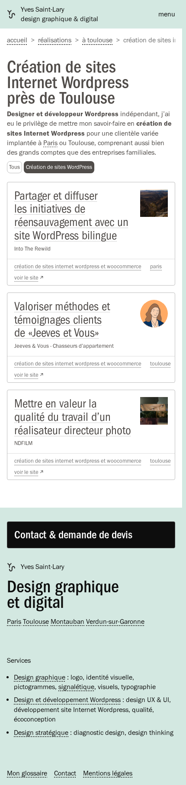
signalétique (76, 687)
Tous (14, 167)
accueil (17, 40)
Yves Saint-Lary (42, 567)
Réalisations (54, 40)
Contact (65, 773)
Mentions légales (107, 773)
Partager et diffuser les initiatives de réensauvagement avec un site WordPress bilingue (71, 215)
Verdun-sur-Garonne (115, 621)
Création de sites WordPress (59, 167)
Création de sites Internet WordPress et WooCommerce (77, 266)
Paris (50, 143)
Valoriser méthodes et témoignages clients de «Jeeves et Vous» (62, 319)
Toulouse (160, 363)
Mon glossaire (27, 773)
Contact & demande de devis (73, 535)
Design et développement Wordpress (67, 700)
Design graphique (39, 677)
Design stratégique (41, 732)
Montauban (67, 621)
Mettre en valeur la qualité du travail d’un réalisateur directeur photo (72, 417)
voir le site (26, 277)
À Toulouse (97, 40)
